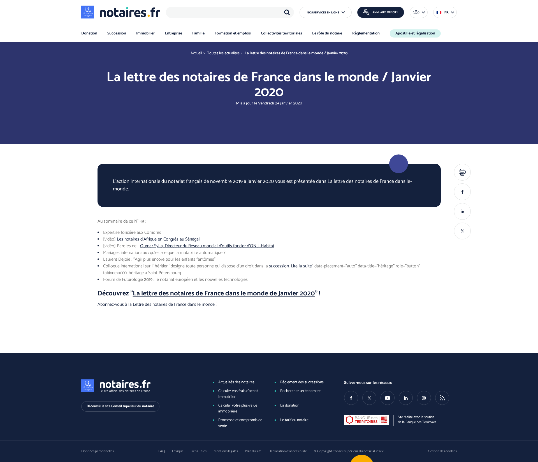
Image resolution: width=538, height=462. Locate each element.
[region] (230, 12)
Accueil (196, 53)
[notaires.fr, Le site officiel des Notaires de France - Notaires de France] (137, 385)
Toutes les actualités (223, 53)
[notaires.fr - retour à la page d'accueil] (120, 12)
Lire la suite (301, 266)
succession (279, 266)
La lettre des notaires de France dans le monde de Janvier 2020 (224, 293)
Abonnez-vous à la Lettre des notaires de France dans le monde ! (157, 304)
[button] (326, 12)
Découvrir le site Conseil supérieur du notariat (120, 406)
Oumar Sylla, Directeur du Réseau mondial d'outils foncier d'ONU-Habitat (207, 246)
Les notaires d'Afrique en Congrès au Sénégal (158, 239)
